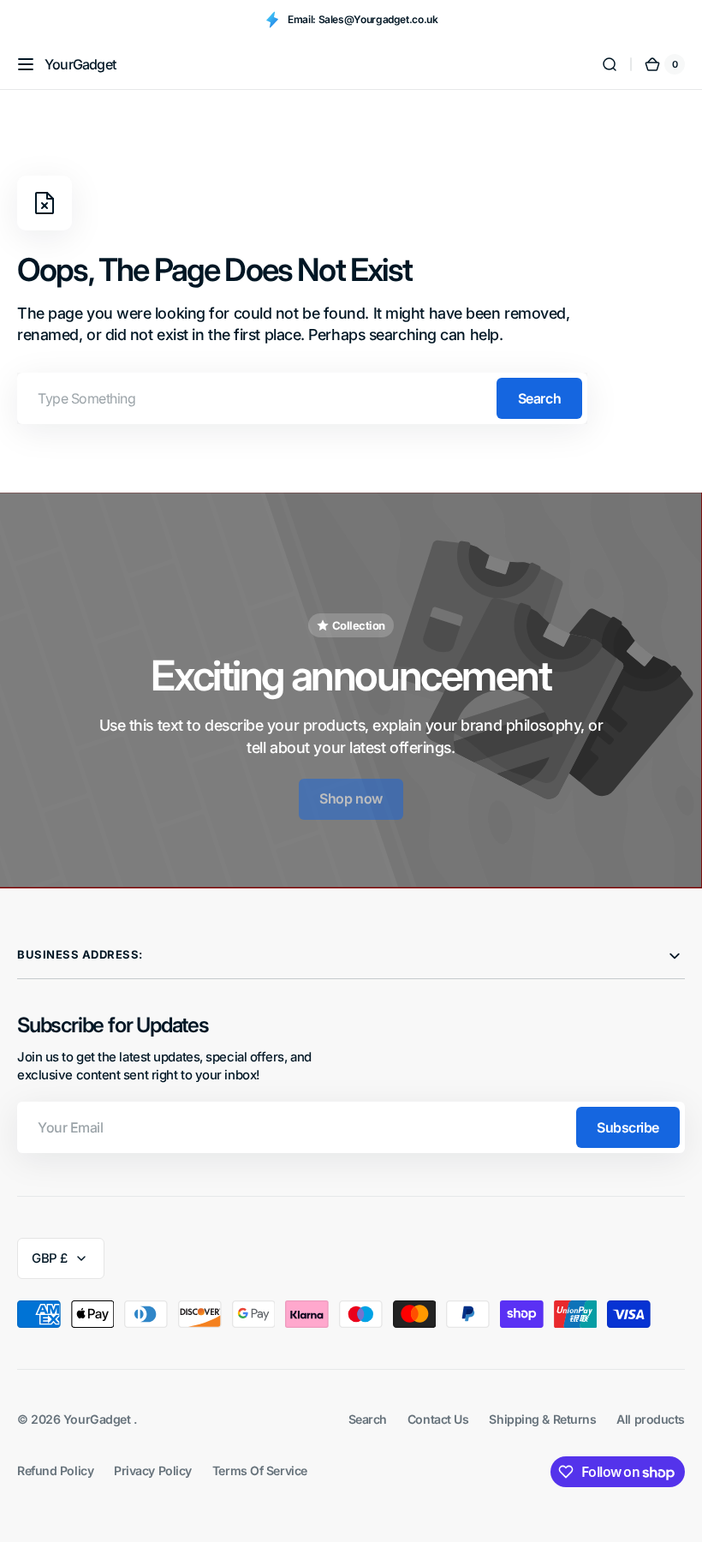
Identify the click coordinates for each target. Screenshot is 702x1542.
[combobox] (302, 398)
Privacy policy (153, 1470)
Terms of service (259, 1470)
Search (539, 398)
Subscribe (628, 1127)
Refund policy (55, 1470)
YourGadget (98, 1419)
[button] (26, 64)
